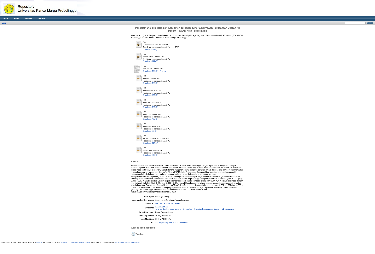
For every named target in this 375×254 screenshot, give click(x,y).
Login (4, 23)
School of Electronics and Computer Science (76, 242)
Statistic (41, 18)
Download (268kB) (150, 155)
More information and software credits (127, 242)
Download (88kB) (150, 131)
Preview (163, 71)
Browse (28, 18)
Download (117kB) (150, 61)
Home (5, 18)
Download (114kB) (150, 143)
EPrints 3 (39, 242)
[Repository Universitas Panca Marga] (39, 16)
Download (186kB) (150, 107)
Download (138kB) (150, 83)
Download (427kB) (150, 119)
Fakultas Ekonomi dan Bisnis (167, 203)
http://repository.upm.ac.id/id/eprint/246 (171, 222)
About (16, 18)
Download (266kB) (150, 95)
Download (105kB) (150, 71)
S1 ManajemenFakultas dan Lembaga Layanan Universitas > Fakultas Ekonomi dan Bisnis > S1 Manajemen (194, 208)
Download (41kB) (150, 49)
